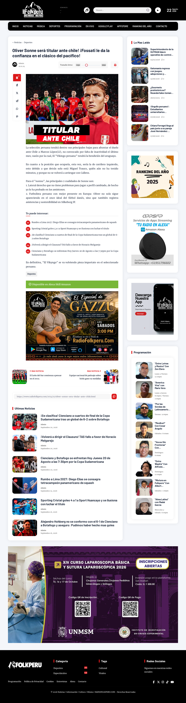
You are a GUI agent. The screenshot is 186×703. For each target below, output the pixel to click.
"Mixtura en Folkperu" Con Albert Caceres (162, 483)
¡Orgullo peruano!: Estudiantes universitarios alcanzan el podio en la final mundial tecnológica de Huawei (161, 109)
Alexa (72, 681)
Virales (102, 673)
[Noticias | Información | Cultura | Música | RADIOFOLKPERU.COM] (26, 16)
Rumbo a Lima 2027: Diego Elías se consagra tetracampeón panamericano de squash (74, 222)
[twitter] (158, 682)
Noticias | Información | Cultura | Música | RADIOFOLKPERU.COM (86, 692)
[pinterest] (17, 117)
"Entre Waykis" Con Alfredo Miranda (161, 464)
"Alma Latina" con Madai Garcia (161, 502)
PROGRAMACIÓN (73, 26)
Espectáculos (70, 673)
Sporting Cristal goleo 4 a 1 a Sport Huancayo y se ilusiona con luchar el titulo (70, 228)
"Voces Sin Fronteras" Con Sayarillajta (160, 445)
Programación (14, 681)
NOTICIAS (28, 26)
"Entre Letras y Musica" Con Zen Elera (162, 366)
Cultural (103, 668)
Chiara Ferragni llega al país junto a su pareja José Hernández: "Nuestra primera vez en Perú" (162, 128)
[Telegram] (17, 101)
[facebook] (17, 85)
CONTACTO (161, 26)
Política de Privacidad (34, 681)
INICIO (15, 26)
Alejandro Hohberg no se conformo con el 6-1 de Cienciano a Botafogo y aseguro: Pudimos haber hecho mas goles (79, 523)
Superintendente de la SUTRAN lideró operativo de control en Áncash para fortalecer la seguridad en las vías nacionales (161, 52)
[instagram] (163, 682)
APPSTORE (122, 26)
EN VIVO (90, 26)
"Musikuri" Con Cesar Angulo (160, 426)
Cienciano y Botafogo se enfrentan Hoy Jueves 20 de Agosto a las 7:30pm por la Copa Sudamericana (75, 253)
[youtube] (172, 682)
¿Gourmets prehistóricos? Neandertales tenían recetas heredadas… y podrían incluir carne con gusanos (161, 90)
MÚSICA (41, 26)
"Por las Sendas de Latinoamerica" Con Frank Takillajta (162, 406)
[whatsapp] (17, 109)
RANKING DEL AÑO (142, 26)
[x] (17, 93)
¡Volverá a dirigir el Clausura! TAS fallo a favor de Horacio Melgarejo (66, 244)
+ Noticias (17, 42)
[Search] (147, 10)
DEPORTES (54, 26)
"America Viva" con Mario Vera (160, 385)
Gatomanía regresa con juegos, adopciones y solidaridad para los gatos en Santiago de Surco (161, 71)
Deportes (28, 42)
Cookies (50, 681)
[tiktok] (167, 682)
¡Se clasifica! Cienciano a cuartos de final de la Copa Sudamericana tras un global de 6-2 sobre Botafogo (75, 237)
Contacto (82, 681)
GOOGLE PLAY (105, 26)
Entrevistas (62, 681)
